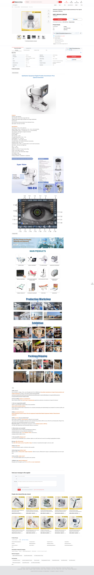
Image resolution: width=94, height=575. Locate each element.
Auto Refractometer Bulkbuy (35, 562)
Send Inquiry (60, 19)
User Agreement (52, 571)
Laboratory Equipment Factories (27, 560)
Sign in (81, 2)
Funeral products (32, 541)
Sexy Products (31, 545)
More (12, 564)
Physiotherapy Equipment (68, 545)
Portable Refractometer (55, 560)
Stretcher (13, 543)
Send (19, 489)
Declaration (57, 571)
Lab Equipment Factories (16, 560)
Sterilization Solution (50, 543)
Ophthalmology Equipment (51, 545)
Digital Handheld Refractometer (17, 555)
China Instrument (36, 560)
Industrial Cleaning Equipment (16, 541)
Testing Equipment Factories (45, 560)
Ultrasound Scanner (68, 543)
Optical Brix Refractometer (28, 555)
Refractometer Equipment (16, 562)
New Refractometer (64, 560)
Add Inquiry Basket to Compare (31, 41)
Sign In (54, 43)
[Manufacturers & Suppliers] (17, 2)
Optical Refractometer (25, 562)
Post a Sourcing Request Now (39, 489)
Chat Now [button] (75, 19)
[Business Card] (80, 52)
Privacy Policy (61, 571)
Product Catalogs (25, 539)
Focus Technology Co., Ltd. (40, 571)
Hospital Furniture (49, 541)
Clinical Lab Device (14, 545)
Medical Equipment (32, 543)
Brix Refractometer (72, 560)
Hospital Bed (66, 541)
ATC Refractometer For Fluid (38, 555)
